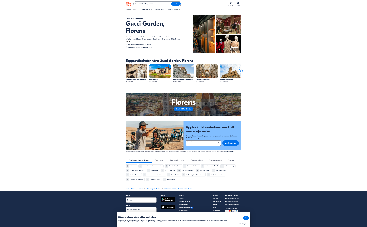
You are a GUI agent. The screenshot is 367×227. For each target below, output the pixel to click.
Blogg (215, 204)
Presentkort (216, 210)
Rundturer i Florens (170, 189)
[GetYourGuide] (128, 4)
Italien (133, 189)
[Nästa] (241, 71)
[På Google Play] (168, 199)
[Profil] (238, 2)
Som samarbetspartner (232, 204)
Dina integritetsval (184, 207)
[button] (136, 73)
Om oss (215, 198)
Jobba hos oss (217, 201)
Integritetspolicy (228, 151)
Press (214, 207)
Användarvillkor (183, 210)
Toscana (140, 189)
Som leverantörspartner (232, 198)
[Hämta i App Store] (168, 207)
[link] (136, 73)
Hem (127, 189)
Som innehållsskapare (231, 201)
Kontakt (181, 198)
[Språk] (230, 2)
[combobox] (152, 4)
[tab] (139, 160)
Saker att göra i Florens (153, 189)
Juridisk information (184, 201)
